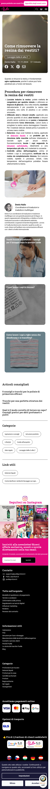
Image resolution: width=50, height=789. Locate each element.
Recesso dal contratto (10, 611)
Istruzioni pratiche (32, 434)
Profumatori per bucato (10, 668)
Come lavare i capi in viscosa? (20, 287)
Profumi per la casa (9, 673)
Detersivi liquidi (10, 473)
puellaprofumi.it (11, 579)
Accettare (36, 783)
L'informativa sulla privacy (11, 601)
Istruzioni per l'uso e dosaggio (13, 635)
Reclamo (5, 609)
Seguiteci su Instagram (25, 502)
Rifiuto (12, 783)
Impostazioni (24, 776)
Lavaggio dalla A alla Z (17, 57)
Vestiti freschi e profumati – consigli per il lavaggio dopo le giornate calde (23, 240)
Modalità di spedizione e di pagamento (16, 595)
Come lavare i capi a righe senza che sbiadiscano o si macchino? (23, 336)
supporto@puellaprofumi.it (15, 574)
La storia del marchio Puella (12, 646)
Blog (4, 649)
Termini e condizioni (9, 598)
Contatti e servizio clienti (11, 641)
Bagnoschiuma (7, 681)
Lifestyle (8, 442)
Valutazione (6, 630)
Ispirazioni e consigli (12, 434)
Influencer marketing (9, 606)
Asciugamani (7, 687)
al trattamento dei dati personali (35, 554)
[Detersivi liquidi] (19, 136)
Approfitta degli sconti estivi (35, 3)
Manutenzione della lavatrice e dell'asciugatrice (19, 638)
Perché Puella (7, 644)
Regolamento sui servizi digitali (13, 603)
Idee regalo (9, 450)
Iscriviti (28, 560)
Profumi (5, 678)
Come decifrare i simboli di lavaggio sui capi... (21, 481)
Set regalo (6, 684)
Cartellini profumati (9, 676)
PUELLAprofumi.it (12, 577)
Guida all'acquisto (23, 442)
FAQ (3, 633)
